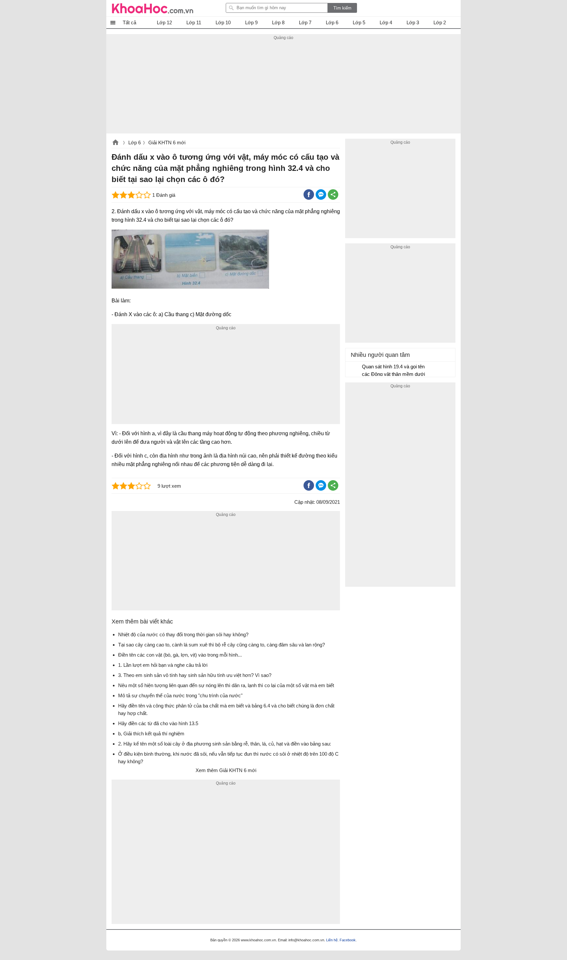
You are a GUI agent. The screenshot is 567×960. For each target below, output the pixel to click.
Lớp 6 (134, 142)
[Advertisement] (283, 87)
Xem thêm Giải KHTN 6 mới (226, 770)
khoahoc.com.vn (115, 143)
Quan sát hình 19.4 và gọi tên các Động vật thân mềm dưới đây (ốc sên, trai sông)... (393, 371)
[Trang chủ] (153, 8)
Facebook (348, 940)
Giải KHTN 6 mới (166, 142)
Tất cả (129, 22)
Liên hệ (332, 940)
